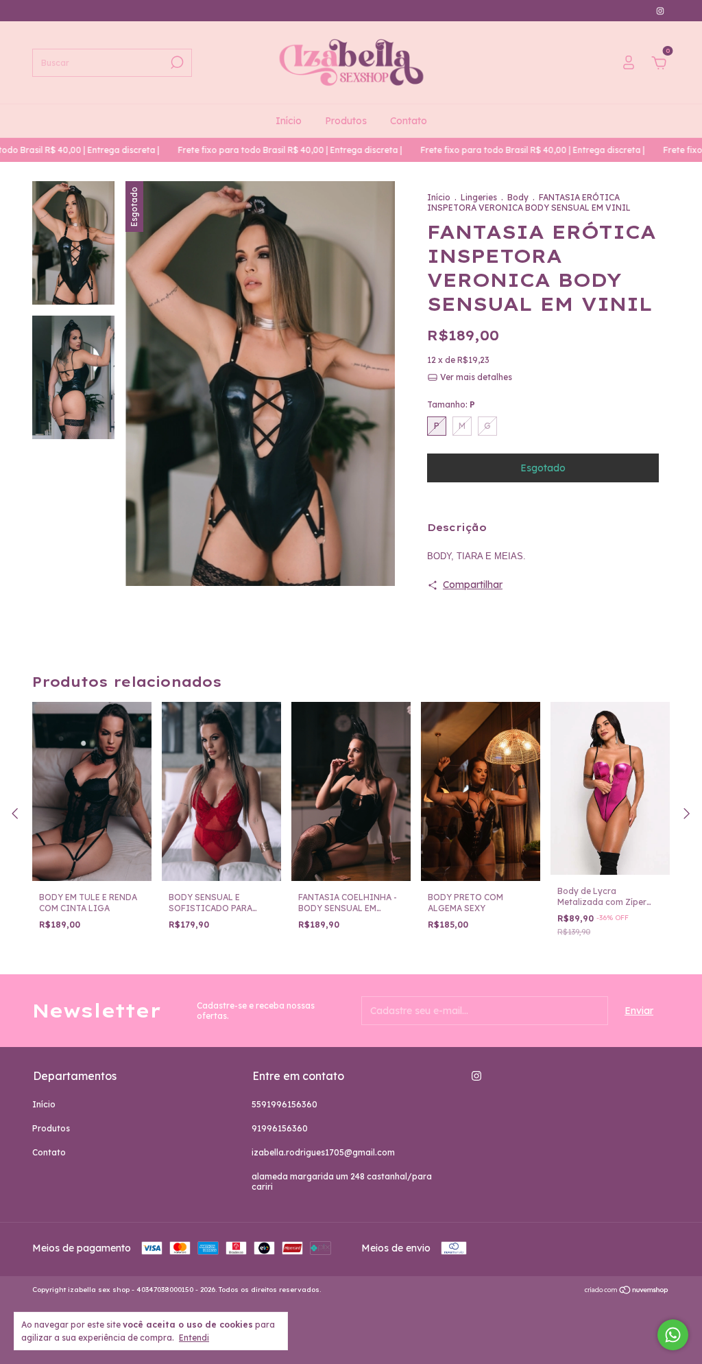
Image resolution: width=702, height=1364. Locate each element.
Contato (408, 121)
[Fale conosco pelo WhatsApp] (672, 1334)
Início (289, 121)
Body (518, 197)
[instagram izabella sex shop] (660, 10)
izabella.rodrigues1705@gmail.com (323, 1152)
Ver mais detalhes (475, 377)
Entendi (194, 1337)
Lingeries (479, 197)
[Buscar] (176, 62)
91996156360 (280, 1128)
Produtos (346, 121)
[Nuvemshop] (627, 1291)
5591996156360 (284, 1104)
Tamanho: (451, 404)
